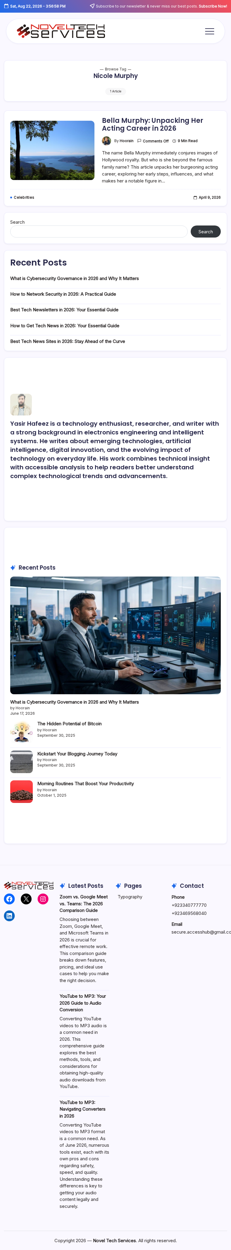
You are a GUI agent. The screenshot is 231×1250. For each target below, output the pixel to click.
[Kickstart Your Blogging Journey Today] (21, 762)
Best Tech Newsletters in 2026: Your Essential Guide (64, 309)
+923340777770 (189, 905)
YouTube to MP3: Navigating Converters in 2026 (83, 1109)
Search (17, 222)
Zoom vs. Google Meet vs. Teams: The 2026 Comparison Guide (84, 903)
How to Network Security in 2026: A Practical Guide (63, 294)
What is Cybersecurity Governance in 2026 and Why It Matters (74, 278)
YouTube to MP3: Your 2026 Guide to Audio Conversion (83, 1002)
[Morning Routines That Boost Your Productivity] (21, 791)
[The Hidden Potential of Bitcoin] (21, 731)
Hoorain (127, 141)
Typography (130, 897)
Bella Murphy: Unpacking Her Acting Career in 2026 (152, 124)
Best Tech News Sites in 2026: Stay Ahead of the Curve (67, 341)
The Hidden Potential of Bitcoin (69, 723)
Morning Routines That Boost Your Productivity (85, 783)
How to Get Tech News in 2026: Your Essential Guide (64, 325)
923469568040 (190, 913)
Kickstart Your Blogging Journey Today (77, 754)
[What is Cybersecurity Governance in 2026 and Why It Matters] (115, 635)
